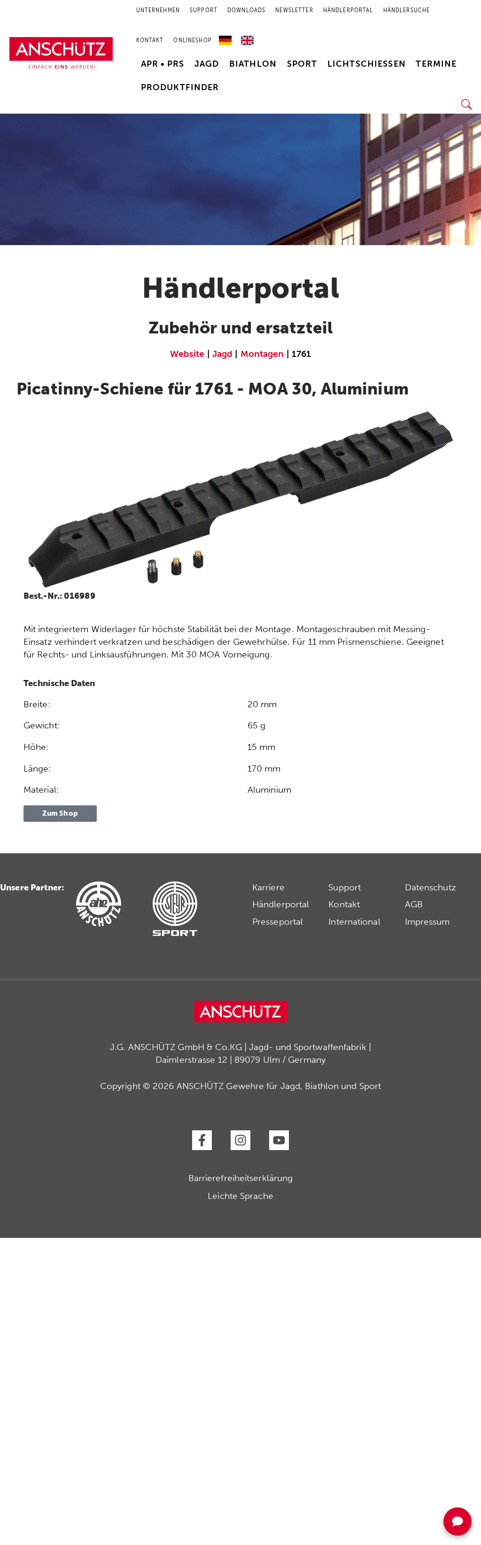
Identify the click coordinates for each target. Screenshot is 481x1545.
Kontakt (150, 40)
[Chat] (457, 1521)
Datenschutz (430, 887)
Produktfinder (180, 87)
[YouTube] (279, 1140)
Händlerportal (280, 904)
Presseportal (277, 921)
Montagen (262, 353)
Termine (436, 64)
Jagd (206, 64)
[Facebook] (202, 1140)
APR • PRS (162, 64)
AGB (414, 904)
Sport (302, 64)
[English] (247, 37)
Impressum (427, 921)
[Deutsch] (228, 37)
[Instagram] (240, 1140)
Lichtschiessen (366, 64)
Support (344, 887)
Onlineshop (192, 40)
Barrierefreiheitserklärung (240, 1178)
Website (187, 353)
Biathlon (253, 64)
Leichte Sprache (240, 1195)
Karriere (268, 887)
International (354, 921)
